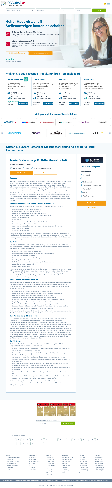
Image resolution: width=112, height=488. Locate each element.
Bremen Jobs (99, 461)
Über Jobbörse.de (11, 463)
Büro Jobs (49, 474)
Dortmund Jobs (84, 469)
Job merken (45, 173)
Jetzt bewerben (22, 173)
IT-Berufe (33, 465)
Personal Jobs (50, 463)
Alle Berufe (33, 457)
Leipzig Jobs (99, 463)
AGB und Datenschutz (12, 465)
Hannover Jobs (84, 465)
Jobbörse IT (99, 471)
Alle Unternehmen (35, 461)
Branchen (65, 463)
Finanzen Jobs (50, 461)
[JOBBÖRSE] (13, 4)
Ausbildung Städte (67, 459)
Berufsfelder (66, 461)
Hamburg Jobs (83, 461)
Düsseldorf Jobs (84, 467)
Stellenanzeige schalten (40, 53)
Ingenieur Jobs (50, 457)
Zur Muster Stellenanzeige (17, 53)
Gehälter (65, 469)
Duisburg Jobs (100, 469)
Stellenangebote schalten (13, 457)
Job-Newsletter (69, 423)
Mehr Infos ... (106, 480)
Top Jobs (33, 463)
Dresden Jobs (99, 465)
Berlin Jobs (82, 459)
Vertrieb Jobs (50, 459)
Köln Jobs (82, 457)
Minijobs (33, 467)
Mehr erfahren (23, 104)
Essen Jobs (99, 459)
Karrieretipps (66, 465)
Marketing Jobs (51, 469)
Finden (99, 10)
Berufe (65, 467)
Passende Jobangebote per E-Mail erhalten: (48, 420)
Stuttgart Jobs (99, 457)
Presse (8, 469)
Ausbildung (33, 469)
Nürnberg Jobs (100, 467)
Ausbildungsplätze (68, 457)
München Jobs (83, 463)
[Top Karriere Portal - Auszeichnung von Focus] (56, 410)
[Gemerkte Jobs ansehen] (105, 3)
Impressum (10, 467)
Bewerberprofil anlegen (13, 461)
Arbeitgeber (10, 459)
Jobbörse (54, 485)
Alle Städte (33, 459)
